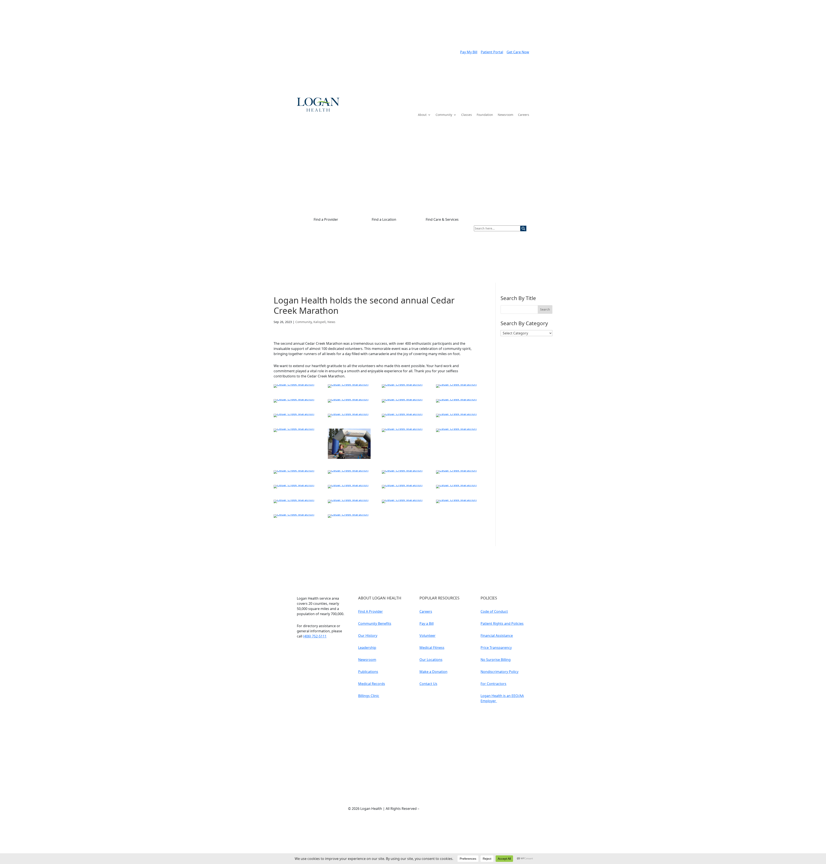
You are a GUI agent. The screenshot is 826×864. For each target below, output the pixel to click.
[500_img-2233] (402, 432)
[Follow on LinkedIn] (308, 648)
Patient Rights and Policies (502, 623)
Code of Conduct (494, 611)
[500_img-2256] (294, 517)
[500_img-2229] (456, 503)
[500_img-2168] (456, 488)
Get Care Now (518, 52)
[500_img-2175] (402, 488)
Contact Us (428, 683)
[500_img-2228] (456, 387)
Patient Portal (492, 52)
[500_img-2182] (294, 488)
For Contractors (493, 683)
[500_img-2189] (294, 473)
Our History (367, 635)
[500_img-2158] (348, 517)
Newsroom (505, 115)
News (331, 322)
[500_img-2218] (348, 417)
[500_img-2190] (402, 473)
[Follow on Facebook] (317, 648)
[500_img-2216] (294, 417)
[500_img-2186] (348, 473)
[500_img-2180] (348, 488)
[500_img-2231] (402, 387)
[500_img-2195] (349, 459)
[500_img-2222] (348, 402)
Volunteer (427, 635)
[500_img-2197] (348, 387)
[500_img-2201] (456, 417)
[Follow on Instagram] (326, 648)
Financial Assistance (497, 635)
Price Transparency (496, 647)
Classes (466, 115)
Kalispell (319, 322)
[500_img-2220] (402, 402)
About (422, 115)
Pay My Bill (468, 52)
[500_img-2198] (456, 432)
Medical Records (371, 683)
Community (444, 115)
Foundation (485, 115)
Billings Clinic (368, 695)
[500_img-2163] (294, 503)
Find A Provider (370, 611)
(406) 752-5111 (315, 636)
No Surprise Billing (496, 659)
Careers (523, 115)
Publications (368, 671)
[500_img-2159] (348, 503)
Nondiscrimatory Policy (499, 671)
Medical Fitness (431, 647)
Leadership (367, 647)
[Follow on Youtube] (300, 648)
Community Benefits (374, 623)
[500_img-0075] (294, 387)
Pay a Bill (426, 623)
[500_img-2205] (294, 432)
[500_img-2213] (456, 402)
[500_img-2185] (456, 473)
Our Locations (430, 659)
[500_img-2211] (402, 417)
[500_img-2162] (402, 503)
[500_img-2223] (294, 402)
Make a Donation (433, 671)
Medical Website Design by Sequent (449, 808)
